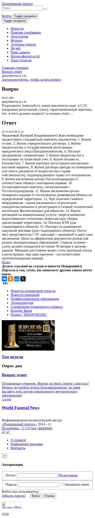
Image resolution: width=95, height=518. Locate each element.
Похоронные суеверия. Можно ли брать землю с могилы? (45, 383)
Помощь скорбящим (26, 32)
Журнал (16, 40)
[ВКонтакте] (4, 278)
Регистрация (68, 475)
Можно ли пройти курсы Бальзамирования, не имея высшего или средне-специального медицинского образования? (41, 391)
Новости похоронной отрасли (33, 291)
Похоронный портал (17, 4)
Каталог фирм (21, 310)
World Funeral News (20, 407)
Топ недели (12, 357)
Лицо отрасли (21, 60)
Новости (17, 28)
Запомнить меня (76, 484)
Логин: (10, 475)
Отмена (49, 496)
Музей (15, 48)
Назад (6, 262)
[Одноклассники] (10, 278)
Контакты (18, 448)
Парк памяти (20, 52)
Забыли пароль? (14, 496)
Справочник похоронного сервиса (37, 307)
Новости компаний (25, 295)
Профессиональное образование (35, 299)
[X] (23, 278)
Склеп (6, 399)
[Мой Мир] (16, 278)
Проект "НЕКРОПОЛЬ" (29, 314)
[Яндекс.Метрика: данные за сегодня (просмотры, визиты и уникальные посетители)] (11, 505)
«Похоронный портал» (19, 424)
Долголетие (19, 36)
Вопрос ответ (14, 375)
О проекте (18, 440)
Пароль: (11, 484)
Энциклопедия (22, 303)
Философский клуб (25, 56)
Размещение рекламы (27, 444)
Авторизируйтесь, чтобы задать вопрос (31, 79)
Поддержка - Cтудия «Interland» (27, 428)
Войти (6, 16)
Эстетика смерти (23, 44)
